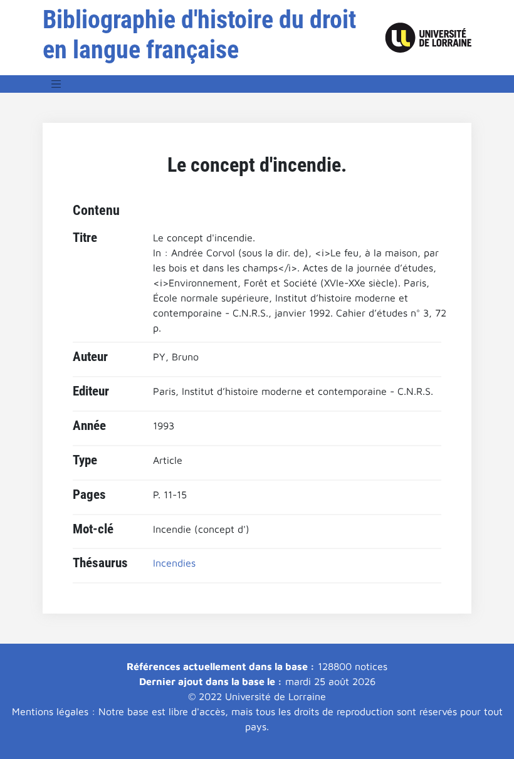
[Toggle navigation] (56, 84)
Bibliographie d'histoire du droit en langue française (199, 35)
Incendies (174, 562)
